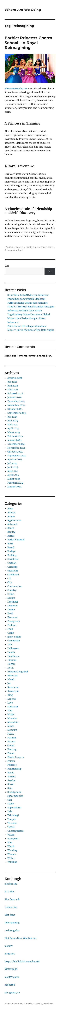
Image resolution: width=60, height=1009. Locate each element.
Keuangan (13, 691)
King (10, 695)
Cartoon (19, 247)
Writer (11, 858)
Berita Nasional (15, 539)
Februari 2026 (15, 393)
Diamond (12, 605)
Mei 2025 (12, 424)
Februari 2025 (15, 436)
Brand (10, 547)
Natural (11, 737)
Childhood (13, 574)
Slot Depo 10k (12, 899)
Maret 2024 (13, 478)
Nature (11, 741)
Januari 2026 (14, 397)
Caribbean (13, 559)
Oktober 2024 (15, 451)
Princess (12, 764)
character (12, 570)
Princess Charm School (43, 247)
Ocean (10, 745)
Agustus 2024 (14, 459)
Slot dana (10, 914)
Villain (11, 834)
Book (10, 543)
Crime (10, 594)
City (9, 582)
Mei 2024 (12, 471)
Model (10, 714)
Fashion (11, 625)
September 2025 (16, 412)
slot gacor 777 (12, 992)
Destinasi (12, 601)
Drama (11, 609)
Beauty (11, 531)
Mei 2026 (12, 389)
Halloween (13, 648)
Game (10, 632)
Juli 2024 (12, 463)
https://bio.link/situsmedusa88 (22, 961)
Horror (11, 663)
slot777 (9, 946)
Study (10, 803)
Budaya (11, 551)
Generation (13, 640)
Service (11, 780)
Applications (14, 520)
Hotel (10, 667)
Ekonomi (12, 617)
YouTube (12, 861)
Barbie (29, 247)
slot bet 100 (11, 883)
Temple (11, 819)
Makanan (12, 706)
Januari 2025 (14, 440)
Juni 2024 (12, 467)
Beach (10, 528)
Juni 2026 (12, 385)
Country (11, 590)
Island (10, 679)
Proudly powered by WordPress (39, 1003)
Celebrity (12, 566)
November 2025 (16, 405)
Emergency (13, 621)
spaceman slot (15, 795)
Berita (10, 535)
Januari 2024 (14, 486)
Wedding (12, 850)
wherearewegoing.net (16, 88)
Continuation (14, 586)
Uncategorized (15, 830)
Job (9, 683)
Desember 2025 (16, 401)
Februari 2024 (15, 482)
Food (10, 629)
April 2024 (13, 475)
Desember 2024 (16, 444)
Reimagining (11, 250)
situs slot (10, 953)
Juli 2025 (12, 416)
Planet (11, 753)
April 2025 (13, 428)
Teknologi (13, 815)
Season (11, 776)
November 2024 (16, 447)
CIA (9, 578)
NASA (10, 733)
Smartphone (14, 792)
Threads (11, 823)
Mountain (12, 722)
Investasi (12, 675)
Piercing (11, 749)
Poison (11, 761)
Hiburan (11, 660)
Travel (10, 827)
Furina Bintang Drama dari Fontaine (27, 302)
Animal (11, 512)
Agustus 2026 (15, 378)
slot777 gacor (12, 977)
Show (10, 784)
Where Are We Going (23, 10)
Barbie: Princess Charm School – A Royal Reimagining (28, 43)
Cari (7, 265)
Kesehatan (13, 687)
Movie (10, 726)
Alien (10, 508)
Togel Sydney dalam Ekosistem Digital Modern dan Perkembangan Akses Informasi (28, 318)
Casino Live (11, 907)
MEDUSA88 (11, 969)
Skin (9, 788)
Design (11, 597)
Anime (11, 516)
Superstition (14, 807)
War (9, 842)
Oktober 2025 (15, 409)
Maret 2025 (13, 432)
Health (11, 652)
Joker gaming (12, 922)
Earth (10, 613)
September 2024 (16, 455)
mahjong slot (12, 930)
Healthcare (13, 656)
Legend (11, 698)
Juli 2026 (12, 381)
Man (9, 710)
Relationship (14, 768)
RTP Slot (9, 891)
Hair (9, 644)
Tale (9, 811)
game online (14, 636)
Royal (20, 250)
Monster (12, 718)
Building (12, 555)
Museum (12, 729)
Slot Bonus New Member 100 (20, 938)
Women (11, 854)
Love (10, 702)
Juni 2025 (12, 420)
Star (9, 799)
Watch (11, 846)
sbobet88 (10, 984)
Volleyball (12, 838)
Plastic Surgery (15, 757)
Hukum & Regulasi (17, 671)
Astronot (12, 524)
